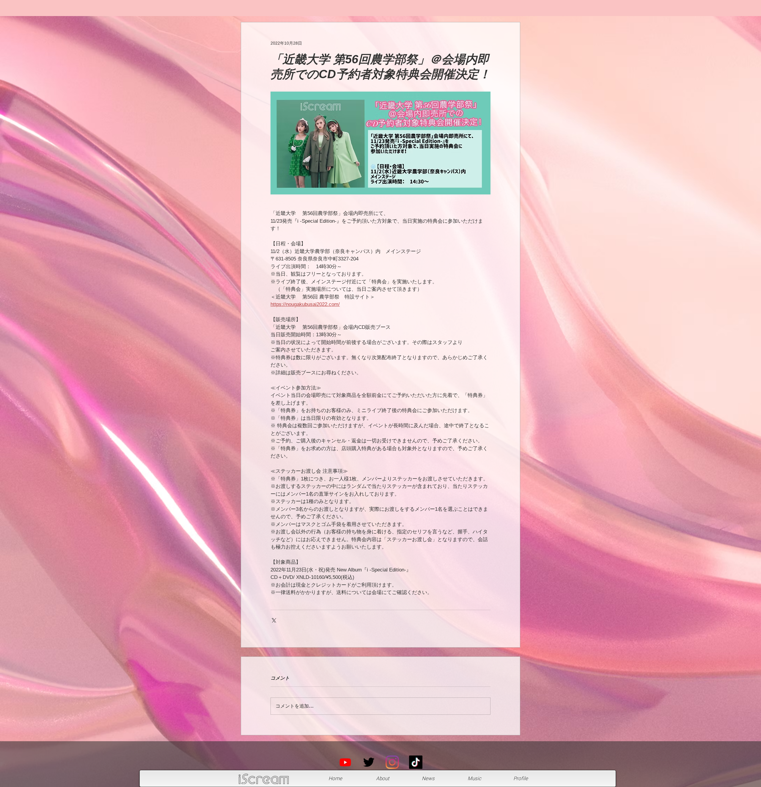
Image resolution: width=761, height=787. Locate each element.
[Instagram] (392, 762)
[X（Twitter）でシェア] (273, 620)
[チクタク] (415, 762)
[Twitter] (368, 762)
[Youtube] (345, 762)
